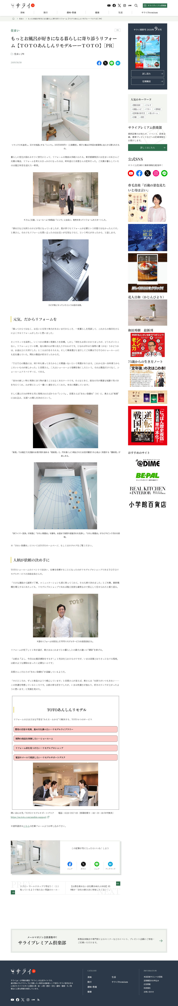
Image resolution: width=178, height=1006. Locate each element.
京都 (135, 117)
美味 (22, 12)
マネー (148, 109)
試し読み (146, 73)
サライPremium (120, 981)
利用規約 (147, 988)
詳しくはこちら (147, 147)
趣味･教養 (71, 12)
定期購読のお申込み (151, 980)
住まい (21, 19)
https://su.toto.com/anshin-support (28, 817)
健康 (97, 12)
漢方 (142, 117)
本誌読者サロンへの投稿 (153, 976)
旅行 (46, 12)
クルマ (148, 105)
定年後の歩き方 (139, 113)
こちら (26, 826)
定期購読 (146, 81)
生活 (120, 12)
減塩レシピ (137, 109)
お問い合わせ (149, 991)
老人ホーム (153, 113)
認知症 (158, 109)
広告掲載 (147, 984)
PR (23, 53)
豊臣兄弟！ (137, 105)
